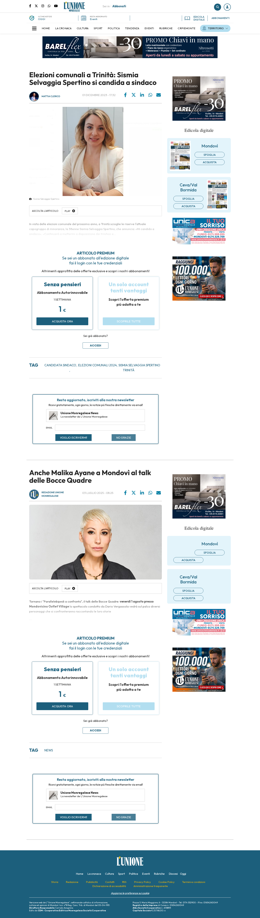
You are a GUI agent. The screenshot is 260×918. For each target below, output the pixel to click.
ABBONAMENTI (221, 18)
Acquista (210, 162)
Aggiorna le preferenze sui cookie (130, 893)
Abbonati (119, 6)
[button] (227, 7)
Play (67, 588)
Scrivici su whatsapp (51, 5)
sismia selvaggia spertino (139, 365)
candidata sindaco (60, 365)
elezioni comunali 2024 (97, 365)
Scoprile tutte (129, 321)
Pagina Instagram (44, 5)
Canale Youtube (56, 5)
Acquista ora (62, 321)
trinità (128, 370)
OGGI (41, 19)
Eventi (93, 19)
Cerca (217, 7)
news (48, 750)
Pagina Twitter (38, 5)
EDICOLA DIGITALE (199, 18)
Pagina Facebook (32, 5)
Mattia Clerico (51, 96)
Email (49, 427)
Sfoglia (210, 154)
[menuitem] (45, 28)
